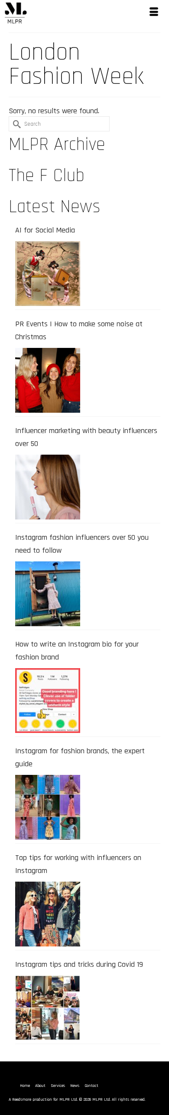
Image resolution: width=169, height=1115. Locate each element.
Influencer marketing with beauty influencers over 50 (86, 437)
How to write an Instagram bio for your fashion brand (77, 650)
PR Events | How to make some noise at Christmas (79, 330)
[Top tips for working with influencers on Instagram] (47, 914)
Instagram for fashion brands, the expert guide (80, 757)
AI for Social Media (45, 230)
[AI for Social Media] (47, 273)
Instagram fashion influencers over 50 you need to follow (82, 543)
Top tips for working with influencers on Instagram (78, 864)
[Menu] (154, 13)
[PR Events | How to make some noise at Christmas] (47, 380)
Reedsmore (21, 1099)
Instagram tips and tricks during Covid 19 (79, 964)
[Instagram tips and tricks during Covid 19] (47, 1007)
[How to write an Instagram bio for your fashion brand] (47, 700)
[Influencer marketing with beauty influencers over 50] (47, 487)
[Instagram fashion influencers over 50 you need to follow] (47, 593)
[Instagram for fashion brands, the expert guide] (47, 807)
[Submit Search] (15, 123)
